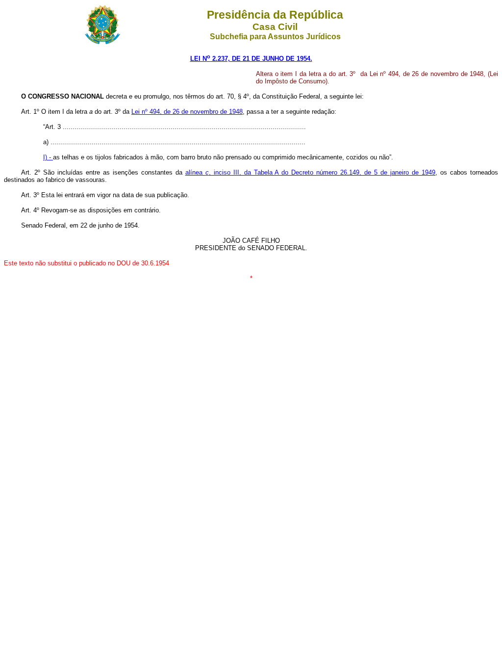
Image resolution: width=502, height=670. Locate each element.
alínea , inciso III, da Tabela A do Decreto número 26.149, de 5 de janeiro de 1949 (310, 172)
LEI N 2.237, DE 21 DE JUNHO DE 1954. (251, 58)
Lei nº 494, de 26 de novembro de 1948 (187, 111)
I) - (48, 157)
